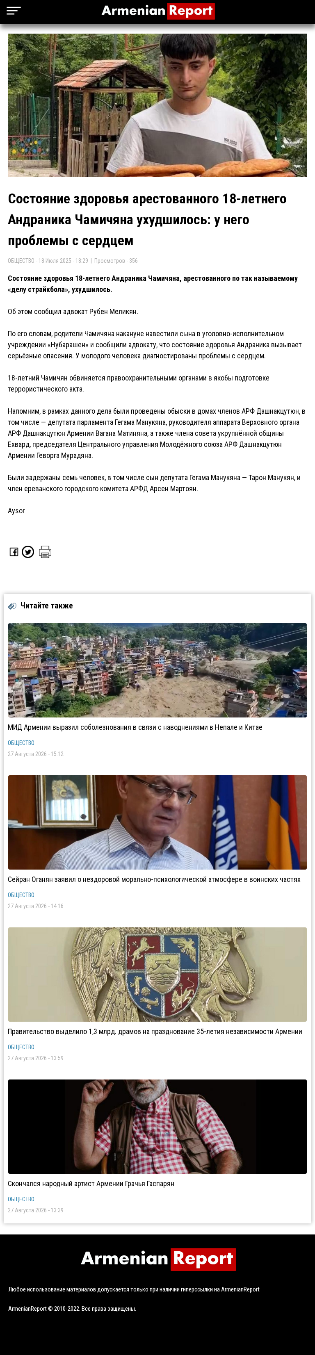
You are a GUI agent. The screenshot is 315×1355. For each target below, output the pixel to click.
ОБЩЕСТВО (21, 743)
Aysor (16, 510)
